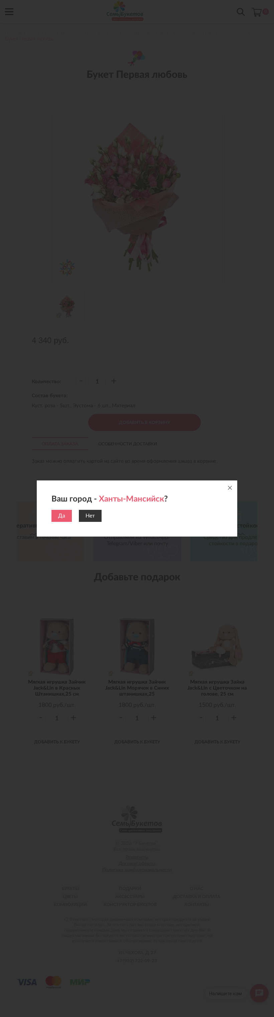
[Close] (230, 487)
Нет (90, 516)
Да (61, 516)
